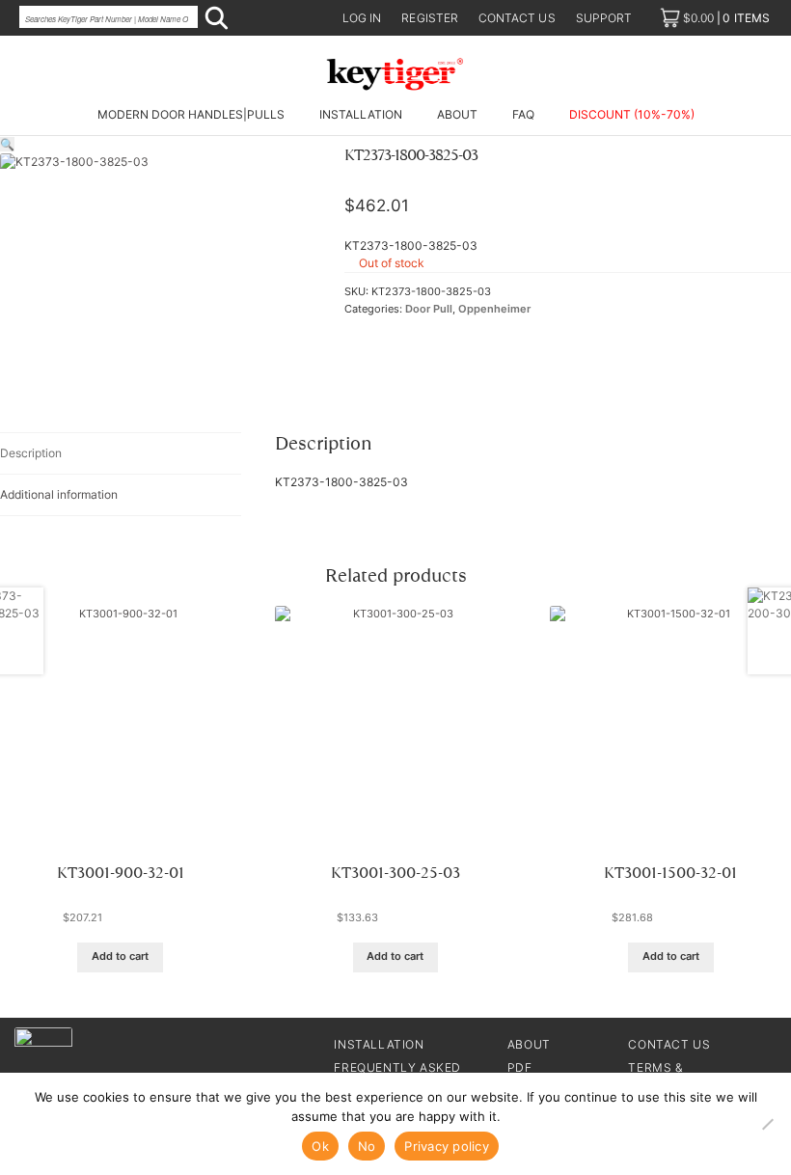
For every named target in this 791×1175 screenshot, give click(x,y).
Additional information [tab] (59, 494)
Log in (361, 18)
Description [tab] (31, 453)
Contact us (517, 18)
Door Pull (428, 309)
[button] (7, 144)
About (457, 114)
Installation (360, 114)
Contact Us (669, 1044)
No (367, 1146)
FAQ (523, 114)
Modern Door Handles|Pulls (191, 114)
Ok (320, 1146)
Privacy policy (446, 1146)
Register (429, 18)
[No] (767, 1124)
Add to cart (120, 956)
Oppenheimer (494, 309)
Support (604, 18)
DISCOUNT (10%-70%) (632, 114)
